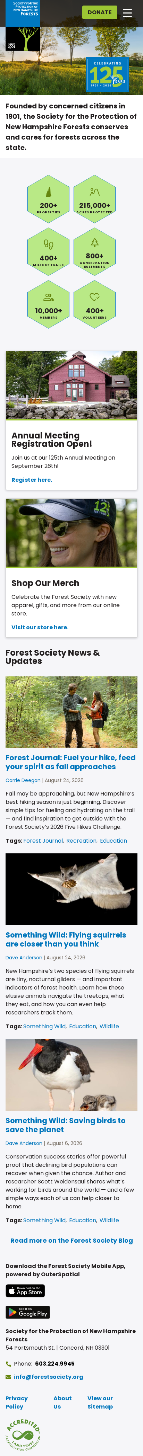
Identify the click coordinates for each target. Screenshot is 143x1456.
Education (113, 841)
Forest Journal (43, 841)
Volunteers (95, 304)
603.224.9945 (55, 1364)
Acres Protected (95, 199)
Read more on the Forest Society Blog (71, 1240)
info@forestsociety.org (48, 1377)
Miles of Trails (48, 252)
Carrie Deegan (23, 780)
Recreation (81, 841)
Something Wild (44, 1026)
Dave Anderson (24, 957)
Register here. (31, 480)
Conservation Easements (95, 252)
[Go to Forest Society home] (23, 25)
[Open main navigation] (127, 12)
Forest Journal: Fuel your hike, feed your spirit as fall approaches (71, 762)
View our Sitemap (100, 1402)
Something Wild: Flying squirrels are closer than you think (66, 939)
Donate (100, 12)
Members (48, 304)
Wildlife (109, 1026)
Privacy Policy (17, 1402)
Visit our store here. (39, 627)
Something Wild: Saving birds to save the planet (66, 1125)
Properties (48, 199)
